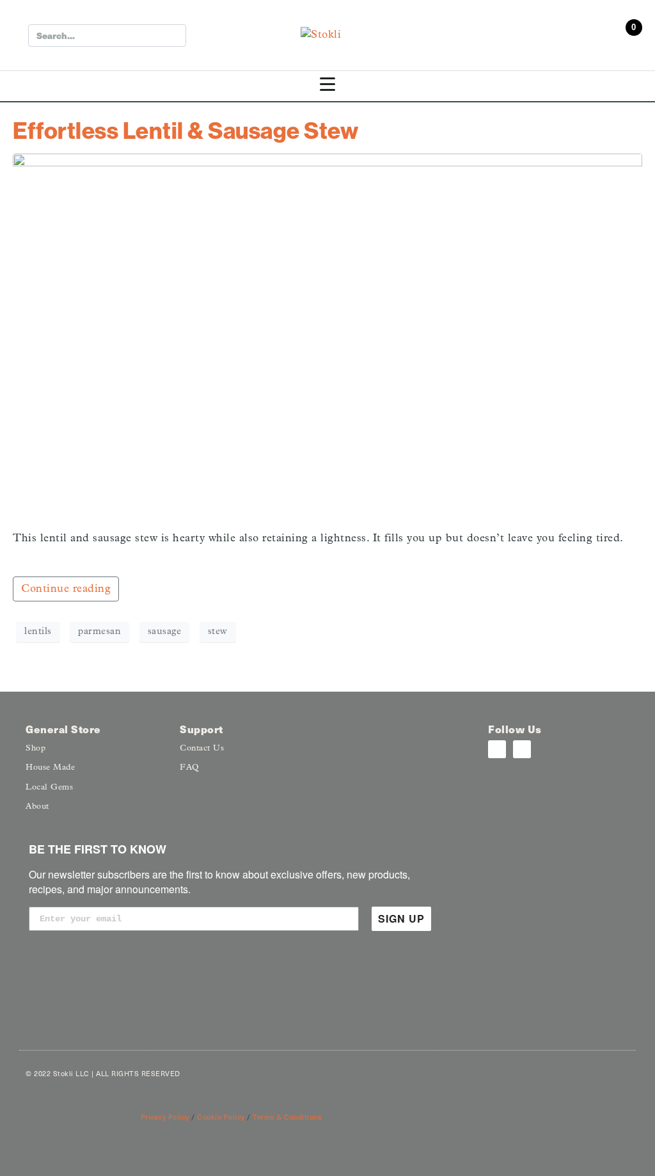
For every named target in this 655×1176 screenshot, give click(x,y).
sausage (165, 632)
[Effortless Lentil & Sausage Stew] (327, 336)
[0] (629, 38)
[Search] (173, 35)
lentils (38, 632)
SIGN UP (401, 918)
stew (218, 632)
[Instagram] (497, 749)
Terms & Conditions (287, 1116)
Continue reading (66, 589)
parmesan (99, 632)
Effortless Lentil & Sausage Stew (185, 130)
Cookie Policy (221, 1116)
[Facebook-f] (522, 749)
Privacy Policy (165, 1116)
